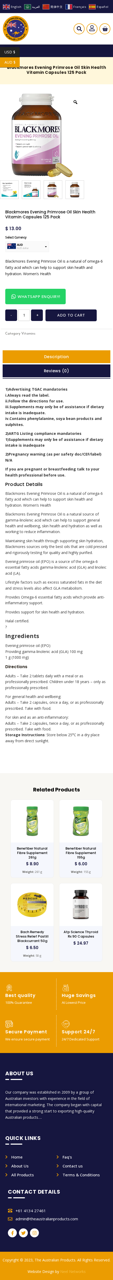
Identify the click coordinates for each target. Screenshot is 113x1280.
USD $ (12, 51)
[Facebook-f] (12, 1232)
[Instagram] (34, 1232)
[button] (79, 30)
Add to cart (71, 315)
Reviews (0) (56, 371)
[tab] (56, 356)
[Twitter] (23, 1232)
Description (56, 356)
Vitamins (28, 334)
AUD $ (12, 62)
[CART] (105, 29)
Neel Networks (73, 1271)
